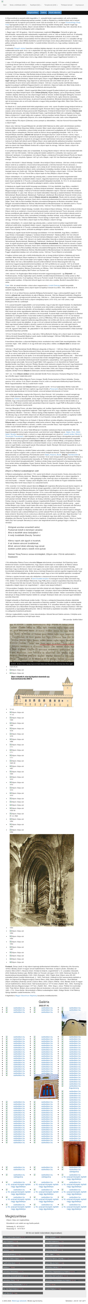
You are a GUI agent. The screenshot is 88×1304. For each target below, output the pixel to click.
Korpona (53, 455)
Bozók (59, 455)
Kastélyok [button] (35, 5)
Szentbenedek (73, 455)
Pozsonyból (54, 389)
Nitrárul (77, 434)
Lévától (51, 285)
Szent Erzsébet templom (40, 578)
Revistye (13, 434)
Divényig (57, 285)
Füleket (16, 398)
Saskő (7, 434)
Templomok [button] (50, 5)
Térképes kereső (66, 5)
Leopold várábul (68, 434)
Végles (68, 432)
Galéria (43, 12)
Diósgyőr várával (19, 48)
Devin (73, 432)
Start (4, 5)
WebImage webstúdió (19, 1301)
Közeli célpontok (54, 12)
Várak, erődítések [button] (17, 5)
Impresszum (80, 5)
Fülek (7, 285)
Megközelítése (33, 12)
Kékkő (78, 432)
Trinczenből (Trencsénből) (14, 436)
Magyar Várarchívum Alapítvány (26, 995)
